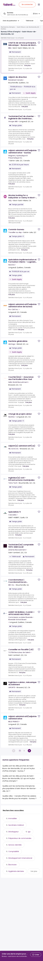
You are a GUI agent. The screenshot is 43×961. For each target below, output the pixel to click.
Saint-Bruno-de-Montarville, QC (28, 27)
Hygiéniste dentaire (16, 871)
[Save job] (39, 43)
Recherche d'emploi (8, 27)
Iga (29, 832)
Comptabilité (13, 851)
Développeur (13, 832)
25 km (35, 14)
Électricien (12, 865)
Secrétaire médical (16, 825)
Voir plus (27, 65)
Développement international (20, 858)
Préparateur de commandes (19, 838)
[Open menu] (38, 4)
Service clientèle (15, 845)
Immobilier (12, 818)
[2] (29, 750)
